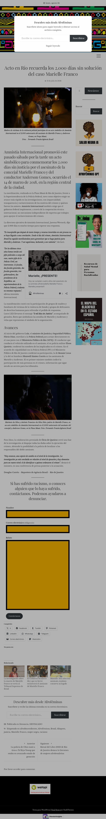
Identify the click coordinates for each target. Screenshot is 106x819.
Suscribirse (78, 38)
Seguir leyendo (53, 46)
